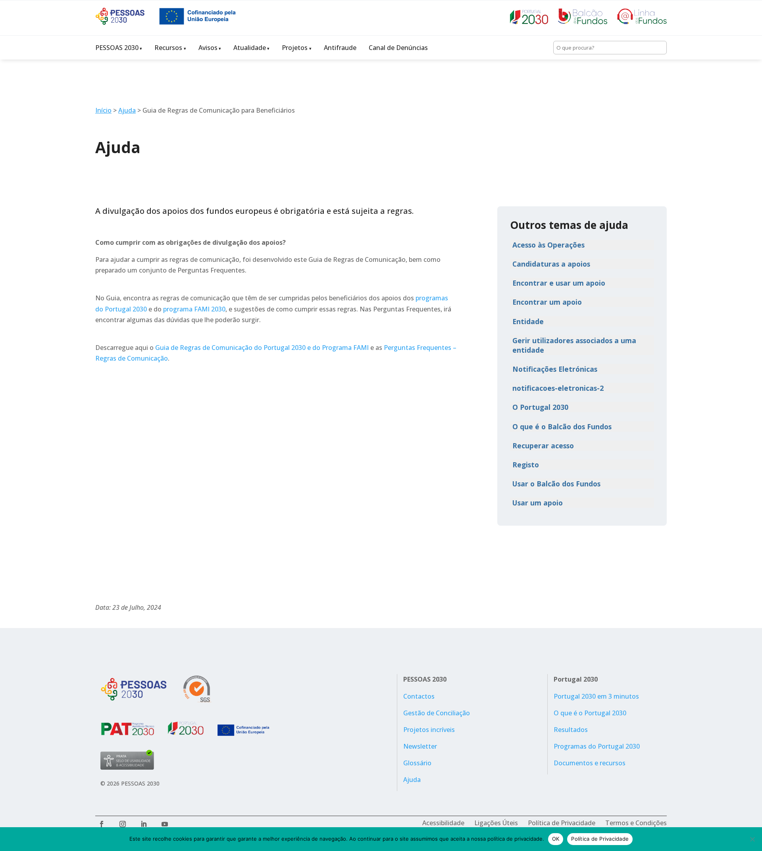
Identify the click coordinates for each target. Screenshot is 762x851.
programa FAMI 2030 (194, 309)
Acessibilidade (443, 822)
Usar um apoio (537, 502)
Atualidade (249, 47)
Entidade (528, 321)
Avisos (207, 47)
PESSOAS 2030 (117, 47)
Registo (525, 464)
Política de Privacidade (561, 822)
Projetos (295, 47)
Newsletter (420, 746)
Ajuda (127, 110)
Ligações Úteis (496, 822)
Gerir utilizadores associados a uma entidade (574, 345)
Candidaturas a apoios (551, 264)
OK (556, 839)
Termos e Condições (636, 822)
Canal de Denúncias (398, 47)
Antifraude (340, 47)
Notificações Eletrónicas (554, 369)
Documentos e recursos (589, 763)
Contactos (419, 696)
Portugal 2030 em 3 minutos (596, 696)
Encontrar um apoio (547, 302)
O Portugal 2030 (540, 407)
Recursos (168, 47)
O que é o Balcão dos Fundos (562, 426)
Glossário (417, 763)
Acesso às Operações (548, 245)
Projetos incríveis (429, 729)
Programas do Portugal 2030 (597, 746)
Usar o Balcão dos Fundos (556, 483)
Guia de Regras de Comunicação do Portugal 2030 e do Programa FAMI (262, 347)
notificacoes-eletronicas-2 (558, 388)
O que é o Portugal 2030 (590, 713)
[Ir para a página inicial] (127, 22)
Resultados (571, 729)
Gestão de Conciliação (436, 713)
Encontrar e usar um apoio (558, 283)
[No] (752, 839)
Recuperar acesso (543, 445)
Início (103, 110)
